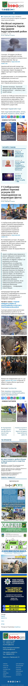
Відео (4, 675)
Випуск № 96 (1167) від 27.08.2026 (14, 520)
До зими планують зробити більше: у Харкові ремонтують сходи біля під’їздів (13, 461)
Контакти (19, 675)
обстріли (4, 113)
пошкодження (6, 393)
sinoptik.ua (17, 627)
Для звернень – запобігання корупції (20, 665)
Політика (5, 665)
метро (23, 112)
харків (22, 113)
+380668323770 (9, 654)
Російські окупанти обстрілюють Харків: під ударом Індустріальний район (21, 431)
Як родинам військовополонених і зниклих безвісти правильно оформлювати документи (11, 473)
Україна (5, 663)
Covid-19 (5, 667)
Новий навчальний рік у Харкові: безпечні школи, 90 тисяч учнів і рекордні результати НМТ (14, 469)
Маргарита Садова (10, 35)
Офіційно (6, 673)
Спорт (5, 671)
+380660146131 (9, 643)
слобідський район (18, 393)
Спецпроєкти (7, 676)
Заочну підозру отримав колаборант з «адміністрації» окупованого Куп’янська (20, 166)
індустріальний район (12, 112)
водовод (8, 391)
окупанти (11, 113)
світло (17, 113)
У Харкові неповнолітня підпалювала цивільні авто (19, 154)
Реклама (18, 673)
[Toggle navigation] (14, 13)
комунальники (16, 391)
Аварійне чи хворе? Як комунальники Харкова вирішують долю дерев (12, 466)
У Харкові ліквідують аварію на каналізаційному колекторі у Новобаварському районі (11, 304)
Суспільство (12, 388)
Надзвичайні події (9, 16)
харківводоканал (12, 395)
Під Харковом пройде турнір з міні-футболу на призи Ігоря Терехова (6, 431)
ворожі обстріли (11, 380)
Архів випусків (23, 440)
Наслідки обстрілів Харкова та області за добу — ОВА (20, 178)
